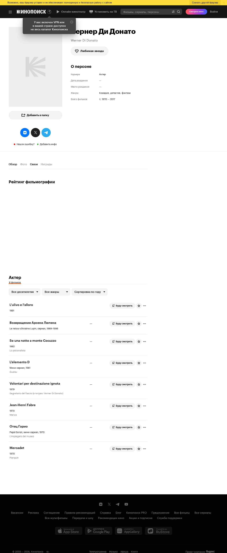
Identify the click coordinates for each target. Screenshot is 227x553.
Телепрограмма (97, 551)
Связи (34, 164)
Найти (178, 12)
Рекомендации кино (111, 517)
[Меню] (10, 12)
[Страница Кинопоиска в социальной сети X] (109, 504)
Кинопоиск (37, 551)
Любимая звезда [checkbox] (92, 51)
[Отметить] (144, 306)
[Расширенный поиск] (173, 12)
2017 (112, 98)
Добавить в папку (38, 115)
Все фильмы (182, 512)
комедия (104, 92)
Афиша (124, 551)
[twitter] (35, 132)
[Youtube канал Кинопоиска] (126, 504)
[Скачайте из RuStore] (158, 531)
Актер (102, 74)
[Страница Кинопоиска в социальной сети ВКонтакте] (101, 504)
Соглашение (52, 512)
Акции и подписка (140, 517)
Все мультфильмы (56, 517)
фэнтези (126, 92)
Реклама (33, 512)
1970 (104, 98)
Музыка (113, 551)
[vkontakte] (24, 132)
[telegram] (46, 132)
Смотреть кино (196, 11)
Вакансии (17, 512)
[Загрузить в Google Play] (98, 531)
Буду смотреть (124, 305)
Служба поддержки (169, 517)
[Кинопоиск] (31, 11)
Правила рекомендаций (80, 512)
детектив (115, 92)
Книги (134, 551)
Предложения (160, 512)
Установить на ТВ (106, 11)
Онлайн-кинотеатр (73, 11)
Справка (105, 512)
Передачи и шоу (82, 517)
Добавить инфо (48, 144)
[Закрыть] (72, 22)
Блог (118, 512)
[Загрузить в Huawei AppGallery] (128, 531)
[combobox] (145, 12)
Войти (214, 11)
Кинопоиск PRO (136, 512)
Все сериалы (203, 512)
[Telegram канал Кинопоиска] (118, 504)
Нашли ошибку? (26, 144)
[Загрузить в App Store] (68, 531)
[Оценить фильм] (139, 306)
